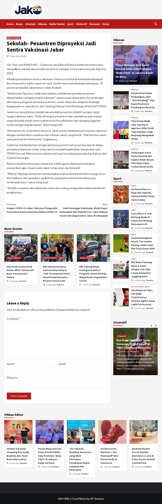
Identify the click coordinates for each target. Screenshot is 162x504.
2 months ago (139, 252)
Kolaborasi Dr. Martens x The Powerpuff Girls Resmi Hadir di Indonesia (109, 455)
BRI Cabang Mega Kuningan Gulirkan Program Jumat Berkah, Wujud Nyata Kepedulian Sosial (93, 273)
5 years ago (14, 56)
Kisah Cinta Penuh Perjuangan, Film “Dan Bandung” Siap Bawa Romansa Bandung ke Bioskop (143, 100)
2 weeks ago (51, 284)
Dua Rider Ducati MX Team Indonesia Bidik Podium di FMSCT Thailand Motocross (133, 343)
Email (63, 364)
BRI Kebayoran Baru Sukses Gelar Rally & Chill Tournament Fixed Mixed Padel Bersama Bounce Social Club (56, 273)
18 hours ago (124, 81)
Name (11, 364)
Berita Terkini (57, 24)
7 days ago (14, 281)
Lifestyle (30, 24)
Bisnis (19, 24)
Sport (70, 24)
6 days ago (139, 467)
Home (10, 24)
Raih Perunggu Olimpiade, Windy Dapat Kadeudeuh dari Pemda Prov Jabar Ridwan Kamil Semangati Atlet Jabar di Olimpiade (83, 210)
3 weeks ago (87, 284)
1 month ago (139, 203)
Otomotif (81, 24)
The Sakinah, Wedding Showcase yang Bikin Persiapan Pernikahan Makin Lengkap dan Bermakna (80, 459)
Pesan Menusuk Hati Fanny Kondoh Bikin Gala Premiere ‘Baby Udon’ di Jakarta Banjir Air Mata (49, 455)
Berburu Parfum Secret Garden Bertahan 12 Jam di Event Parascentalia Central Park (143, 455)
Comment (14, 318)
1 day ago (76, 474)
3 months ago (139, 308)
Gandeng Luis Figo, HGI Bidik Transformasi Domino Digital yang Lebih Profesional (143, 297)
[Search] (156, 24)
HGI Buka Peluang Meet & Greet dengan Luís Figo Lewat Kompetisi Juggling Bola (141, 269)
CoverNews (79, 498)
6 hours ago (14, 463)
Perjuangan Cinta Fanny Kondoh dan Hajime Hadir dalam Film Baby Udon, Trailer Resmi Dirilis (142, 159)
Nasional (94, 24)
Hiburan (42, 24)
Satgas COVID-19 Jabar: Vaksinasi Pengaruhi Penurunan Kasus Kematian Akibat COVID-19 (32, 208)
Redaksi (23, 56)
